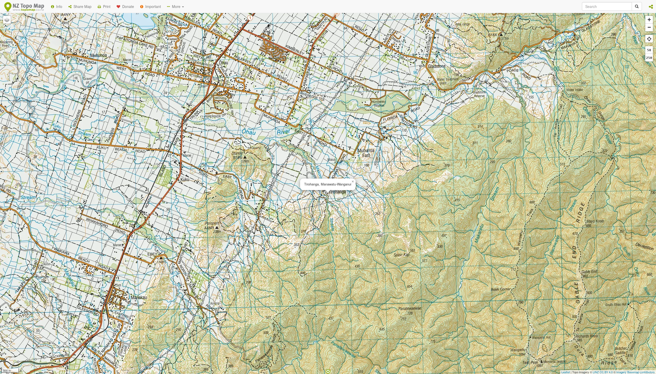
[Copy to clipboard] (343, 66)
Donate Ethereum (274, 85)
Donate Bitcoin (236, 85)
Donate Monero (313, 85)
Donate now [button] (236, 66)
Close (431, 104)
